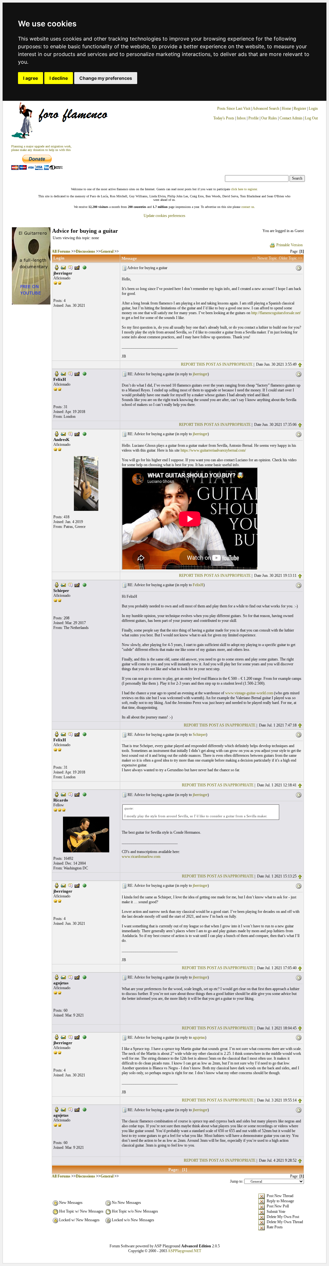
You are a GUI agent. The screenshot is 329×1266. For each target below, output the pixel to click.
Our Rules (269, 118)
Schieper (199, 734)
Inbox (241, 118)
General (107, 251)
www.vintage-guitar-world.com (249, 693)
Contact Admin (291, 118)
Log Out (311, 118)
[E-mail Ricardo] (63, 794)
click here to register (244, 189)
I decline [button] (58, 78)
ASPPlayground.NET (184, 1251)
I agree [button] (30, 78)
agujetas (199, 1037)
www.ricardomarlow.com (141, 856)
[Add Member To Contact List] (77, 267)
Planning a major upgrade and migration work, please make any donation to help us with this (41, 148)
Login (313, 108)
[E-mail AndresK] (63, 433)
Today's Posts (223, 118)
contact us (247, 207)
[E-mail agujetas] (63, 976)
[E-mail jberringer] (63, 267)
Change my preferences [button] (105, 78)
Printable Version (289, 245)
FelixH (198, 585)
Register (300, 108)
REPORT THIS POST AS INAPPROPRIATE (217, 364)
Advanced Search (266, 108)
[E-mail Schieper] (63, 584)
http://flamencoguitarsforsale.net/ (276, 313)
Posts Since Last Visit (233, 108)
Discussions (85, 251)
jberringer (200, 374)
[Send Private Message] (70, 267)
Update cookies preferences (164, 215)
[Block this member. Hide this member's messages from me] (84, 267)
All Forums (61, 251)
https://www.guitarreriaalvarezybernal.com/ (213, 450)
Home (286, 108)
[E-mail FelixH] (63, 373)
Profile (253, 118)
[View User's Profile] (56, 267)
